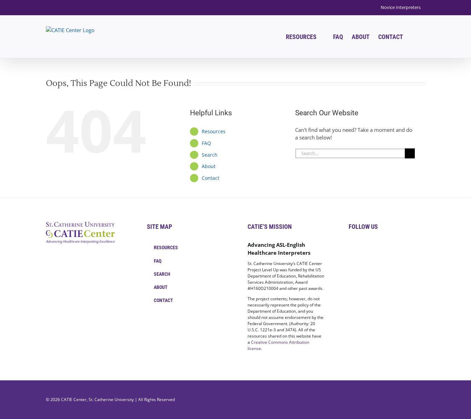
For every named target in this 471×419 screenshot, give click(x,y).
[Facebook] (351, 245)
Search (210, 155)
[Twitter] (360, 245)
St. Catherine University (111, 399)
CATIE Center (74, 399)
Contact (210, 178)
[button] (414, 37)
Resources (214, 131)
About (209, 166)
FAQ (206, 143)
